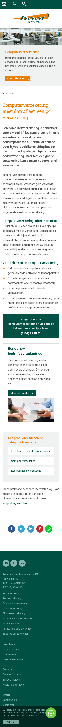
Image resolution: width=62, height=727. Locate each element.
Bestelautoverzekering (15, 603)
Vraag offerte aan (16, 78)
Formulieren (9, 654)
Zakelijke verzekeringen (16, 633)
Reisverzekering (11, 623)
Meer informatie (20, 393)
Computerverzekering (23, 461)
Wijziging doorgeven (14, 684)
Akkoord (11, 722)
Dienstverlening (11, 649)
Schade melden (11, 679)
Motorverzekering (12, 608)
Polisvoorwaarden (13, 659)
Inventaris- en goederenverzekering (31, 451)
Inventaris (10, 93)
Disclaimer (8, 705)
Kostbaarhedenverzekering (26, 470)
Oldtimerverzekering (14, 613)
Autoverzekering (12, 598)
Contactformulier (12, 674)
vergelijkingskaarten (15, 503)
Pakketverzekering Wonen (17, 618)
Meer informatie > (28, 715)
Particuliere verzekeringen (17, 628)
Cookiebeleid (10, 700)
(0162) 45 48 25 (30, 333)
